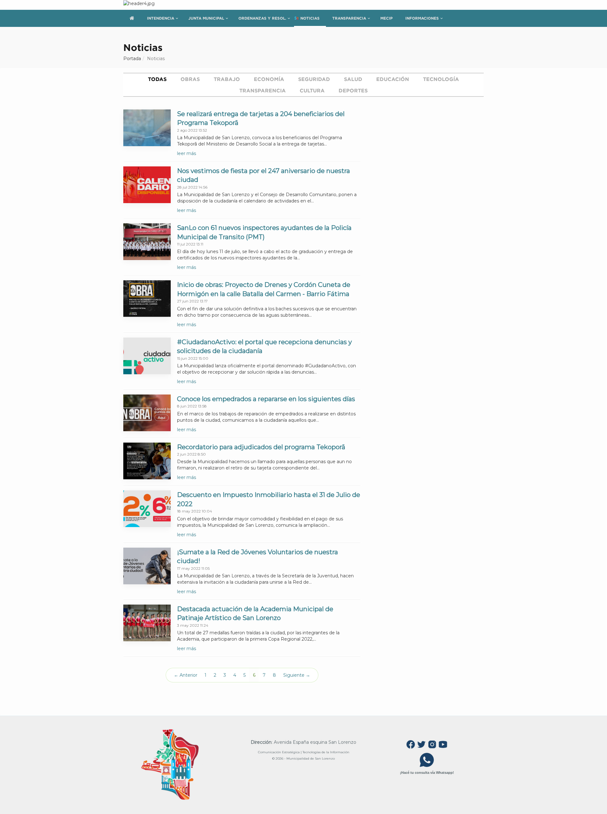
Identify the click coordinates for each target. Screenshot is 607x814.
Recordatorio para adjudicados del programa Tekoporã (261, 447)
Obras (190, 79)
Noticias (310, 18)
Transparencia (349, 18)
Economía (269, 79)
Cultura (312, 90)
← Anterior (185, 675)
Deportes (353, 90)
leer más (186, 153)
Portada (132, 58)
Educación (392, 79)
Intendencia (160, 18)
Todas (157, 79)
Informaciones (422, 18)
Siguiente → (296, 675)
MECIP (386, 18)
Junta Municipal (206, 18)
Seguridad (314, 79)
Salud (353, 79)
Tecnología (441, 79)
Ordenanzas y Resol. (262, 18)
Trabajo (227, 79)
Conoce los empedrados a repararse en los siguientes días (266, 399)
